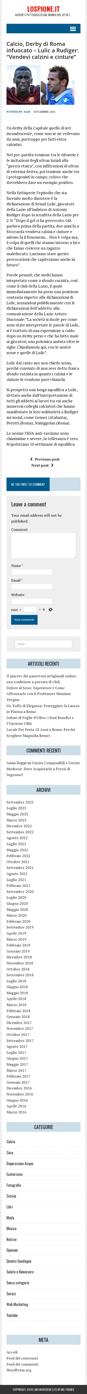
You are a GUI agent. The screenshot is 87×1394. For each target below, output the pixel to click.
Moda (10, 1218)
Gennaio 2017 (18, 1082)
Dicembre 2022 (19, 825)
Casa (9, 1152)
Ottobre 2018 (17, 969)
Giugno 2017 (17, 1058)
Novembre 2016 (19, 1094)
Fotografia (13, 1185)
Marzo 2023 (16, 820)
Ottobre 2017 (17, 1034)
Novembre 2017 (19, 1028)
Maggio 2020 (17, 909)
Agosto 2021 (17, 873)
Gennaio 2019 (18, 951)
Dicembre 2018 (19, 957)
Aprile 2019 (16, 933)
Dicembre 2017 (19, 1022)
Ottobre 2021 (17, 861)
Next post (40, 465)
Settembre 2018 (20, 974)
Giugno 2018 (17, 986)
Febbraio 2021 (18, 885)
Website (17, 594)
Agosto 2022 (17, 837)
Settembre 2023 (20, 802)
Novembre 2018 (19, 963)
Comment (19, 529)
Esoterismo (14, 1174)
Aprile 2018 (16, 998)
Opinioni (12, 1250)
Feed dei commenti (22, 1364)
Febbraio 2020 (18, 921)
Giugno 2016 (17, 1100)
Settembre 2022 (20, 831)
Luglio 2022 (16, 843)
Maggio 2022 (17, 849)
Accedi (11, 1352)
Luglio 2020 (16, 897)
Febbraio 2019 (18, 945)
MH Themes (67, 1389)
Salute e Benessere (20, 1272)
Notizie (11, 1239)
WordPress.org (18, 1370)
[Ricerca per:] (43, 643)
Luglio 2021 (16, 879)
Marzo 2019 (16, 939)
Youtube (12, 1315)
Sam (27, 111)
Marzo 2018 (16, 1004)
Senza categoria (17, 1282)
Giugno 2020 (17, 903)
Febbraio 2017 (18, 1076)
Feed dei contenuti (22, 1358)
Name (16, 565)
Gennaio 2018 (18, 1016)
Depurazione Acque (19, 1163)
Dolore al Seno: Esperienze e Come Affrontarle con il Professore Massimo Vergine (38, 693)
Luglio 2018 (16, 981)
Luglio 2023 (16, 808)
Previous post (47, 459)
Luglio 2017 (16, 1052)
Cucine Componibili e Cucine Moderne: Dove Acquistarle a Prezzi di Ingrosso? (43, 768)
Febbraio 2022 (18, 855)
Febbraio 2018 (18, 1010)
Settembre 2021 (20, 867)
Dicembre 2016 (19, 1088)
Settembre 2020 (20, 891)
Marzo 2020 (16, 915)
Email (16, 580)
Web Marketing (17, 1304)
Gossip (11, 1196)
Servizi (11, 1293)
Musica (11, 1228)
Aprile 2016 (16, 1106)
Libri (9, 1207)
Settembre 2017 (20, 1040)
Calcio (10, 1141)
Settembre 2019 (20, 927)
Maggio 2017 (17, 1064)
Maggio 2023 (17, 814)
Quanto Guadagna (18, 1261)
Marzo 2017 (16, 1070)
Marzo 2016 (16, 1112)
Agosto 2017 (17, 1046)
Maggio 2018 (17, 992)
